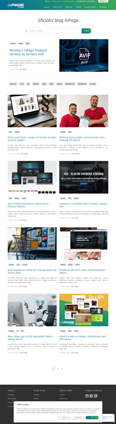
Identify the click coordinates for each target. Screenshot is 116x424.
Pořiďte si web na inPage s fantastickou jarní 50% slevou (82, 338)
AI (28, 84)
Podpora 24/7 (12, 402)
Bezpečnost (70, 84)
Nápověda (57, 1)
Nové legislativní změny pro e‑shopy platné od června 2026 (32, 271)
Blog (48, 1)
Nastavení (78, 417)
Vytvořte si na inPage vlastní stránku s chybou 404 (83, 205)
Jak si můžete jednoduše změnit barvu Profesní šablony (28, 205)
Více (20, 65)
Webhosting (63, 399)
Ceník (78, 7)
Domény (62, 395)
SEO (44, 84)
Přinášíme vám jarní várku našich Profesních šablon (82, 271)
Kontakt (102, 7)
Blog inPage (12, 399)
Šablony (68, 7)
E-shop (92, 84)
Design (21, 43)
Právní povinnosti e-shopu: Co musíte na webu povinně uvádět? (32, 139)
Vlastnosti (57, 7)
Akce (51, 84)
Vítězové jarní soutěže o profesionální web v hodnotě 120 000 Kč (82, 139)
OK (92, 417)
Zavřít (64, 417)
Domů (46, 7)
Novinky (13, 43)
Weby (27, 43)
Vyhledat (86, 31)
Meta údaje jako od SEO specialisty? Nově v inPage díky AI (30, 338)
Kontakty (11, 406)
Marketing (82, 84)
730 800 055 (81, 1)
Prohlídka (37, 395)
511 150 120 (91, 1)
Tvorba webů (90, 7)
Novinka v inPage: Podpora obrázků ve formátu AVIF (28, 52)
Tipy (21, 84)
